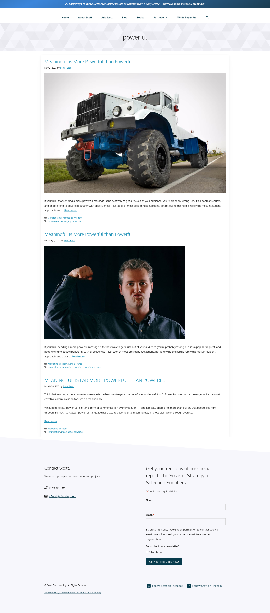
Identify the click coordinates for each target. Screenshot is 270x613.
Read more (70, 210)
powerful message (92, 367)
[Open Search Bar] (207, 17)
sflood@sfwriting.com (62, 496)
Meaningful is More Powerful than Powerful (88, 61)
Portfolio (158, 17)
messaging (65, 221)
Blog (124, 17)
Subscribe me (156, 552)
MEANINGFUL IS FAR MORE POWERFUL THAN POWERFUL (106, 380)
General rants (55, 217)
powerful (76, 221)
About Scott (85, 17)
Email (150, 514)
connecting (53, 367)
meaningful (53, 221)
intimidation (54, 431)
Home (65, 17)
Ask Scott (106, 17)
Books (140, 17)
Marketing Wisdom (72, 217)
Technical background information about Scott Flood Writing (72, 592)
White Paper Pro (187, 17)
